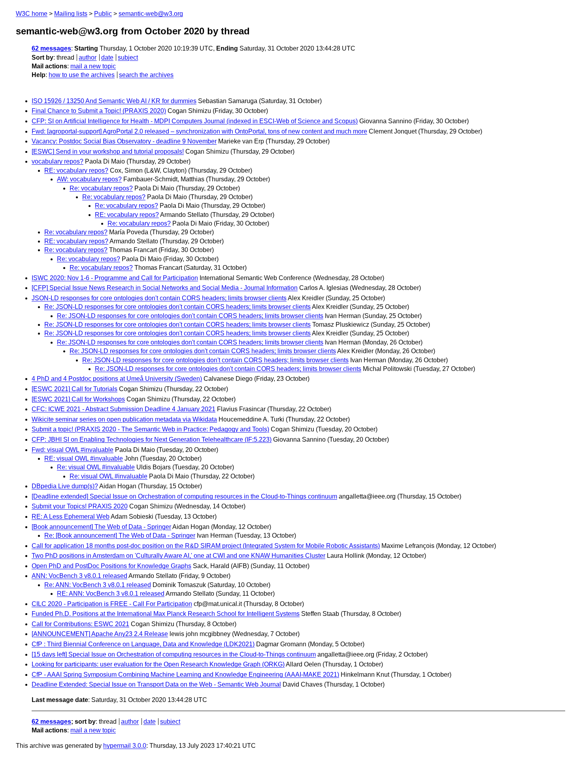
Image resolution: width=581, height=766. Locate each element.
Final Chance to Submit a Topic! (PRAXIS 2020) (99, 110)
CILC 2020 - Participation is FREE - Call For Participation (112, 603)
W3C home (31, 13)
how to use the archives (82, 75)
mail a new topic (93, 66)
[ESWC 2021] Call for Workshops (78, 399)
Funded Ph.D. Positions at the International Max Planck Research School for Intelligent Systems (166, 613)
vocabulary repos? (57, 161)
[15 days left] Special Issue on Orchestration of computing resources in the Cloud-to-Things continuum (174, 654)
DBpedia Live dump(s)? (65, 486)
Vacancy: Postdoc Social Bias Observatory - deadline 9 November (124, 141)
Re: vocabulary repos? (101, 188)
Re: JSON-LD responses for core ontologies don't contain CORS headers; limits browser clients (177, 306)
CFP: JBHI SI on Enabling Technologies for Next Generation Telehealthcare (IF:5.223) (152, 439)
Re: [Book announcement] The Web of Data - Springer (119, 535)
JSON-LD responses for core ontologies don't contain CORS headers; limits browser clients (159, 298)
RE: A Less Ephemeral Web (70, 516)
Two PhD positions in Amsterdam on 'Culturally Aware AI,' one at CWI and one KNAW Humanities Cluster (178, 555)
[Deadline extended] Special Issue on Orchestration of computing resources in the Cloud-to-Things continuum (184, 496)
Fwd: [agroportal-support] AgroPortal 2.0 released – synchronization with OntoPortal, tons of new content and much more (199, 131)
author (87, 57)
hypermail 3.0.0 (124, 745)
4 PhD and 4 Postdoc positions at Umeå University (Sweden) (117, 378)
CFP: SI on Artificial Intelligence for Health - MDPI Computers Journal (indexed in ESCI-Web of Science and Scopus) (195, 121)
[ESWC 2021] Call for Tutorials (74, 389)
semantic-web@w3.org (151, 13)
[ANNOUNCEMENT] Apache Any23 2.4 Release (100, 633)
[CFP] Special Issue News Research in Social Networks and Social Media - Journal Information (165, 287)
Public (103, 13)
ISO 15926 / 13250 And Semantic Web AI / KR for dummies (114, 101)
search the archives (146, 75)
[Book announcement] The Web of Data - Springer (101, 526)
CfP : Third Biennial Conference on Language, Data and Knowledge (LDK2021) (143, 644)
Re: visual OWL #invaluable (96, 467)
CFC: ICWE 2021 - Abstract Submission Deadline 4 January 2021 (123, 409)
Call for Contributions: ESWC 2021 (80, 624)
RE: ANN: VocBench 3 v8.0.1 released (110, 593)
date (107, 57)
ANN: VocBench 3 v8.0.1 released (79, 575)
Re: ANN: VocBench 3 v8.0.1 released (97, 585)
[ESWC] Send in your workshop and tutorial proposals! (108, 151)
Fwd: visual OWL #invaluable (72, 449)
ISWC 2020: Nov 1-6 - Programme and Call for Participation (115, 278)
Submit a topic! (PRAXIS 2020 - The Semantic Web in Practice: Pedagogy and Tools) (150, 429)
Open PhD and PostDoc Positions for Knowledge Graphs (111, 566)
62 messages (51, 48)
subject (128, 57)
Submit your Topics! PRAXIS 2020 (80, 506)
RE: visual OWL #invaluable (83, 458)
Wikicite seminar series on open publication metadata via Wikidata (124, 419)
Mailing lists (70, 13)
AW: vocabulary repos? (89, 179)
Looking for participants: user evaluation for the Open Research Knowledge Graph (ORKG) (158, 664)
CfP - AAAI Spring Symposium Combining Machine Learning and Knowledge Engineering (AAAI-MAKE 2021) (185, 674)
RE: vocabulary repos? (76, 170)
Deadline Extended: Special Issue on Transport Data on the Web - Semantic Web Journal (156, 684)
